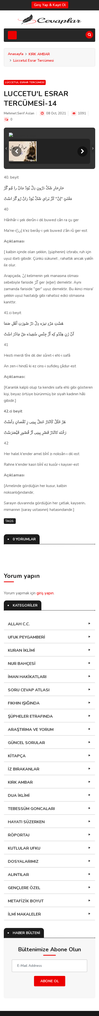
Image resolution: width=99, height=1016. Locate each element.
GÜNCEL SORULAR (26, 743)
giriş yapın (45, 593)
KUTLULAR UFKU (24, 848)
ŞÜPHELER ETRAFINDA (30, 716)
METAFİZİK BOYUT (26, 901)
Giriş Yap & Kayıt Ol (50, 5)
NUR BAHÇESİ (22, 663)
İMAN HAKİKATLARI (27, 677)
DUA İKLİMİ (19, 795)
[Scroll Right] (82, 151)
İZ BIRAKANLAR (23, 769)
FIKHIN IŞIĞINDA (24, 703)
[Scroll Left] (16, 151)
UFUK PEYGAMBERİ (26, 637)
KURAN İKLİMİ (21, 650)
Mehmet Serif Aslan (19, 113)
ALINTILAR (18, 874)
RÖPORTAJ (18, 835)
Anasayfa (15, 53)
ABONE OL (49, 981)
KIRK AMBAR (39, 54)
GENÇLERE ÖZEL (24, 888)
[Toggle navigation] (12, 35)
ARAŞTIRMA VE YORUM (31, 729)
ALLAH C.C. (19, 624)
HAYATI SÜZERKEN (26, 822)
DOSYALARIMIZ (23, 861)
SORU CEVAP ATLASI (29, 690)
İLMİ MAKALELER (24, 914)
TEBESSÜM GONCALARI (31, 809)
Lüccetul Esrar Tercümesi (33, 60)
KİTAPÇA (17, 756)
